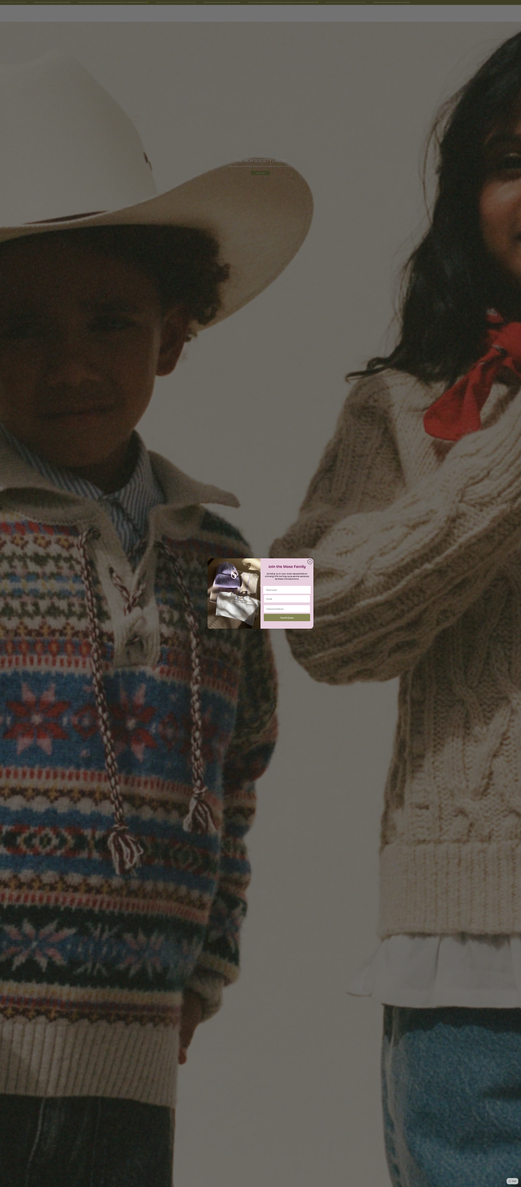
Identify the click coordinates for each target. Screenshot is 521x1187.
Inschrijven (287, 617)
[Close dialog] (310, 561)
